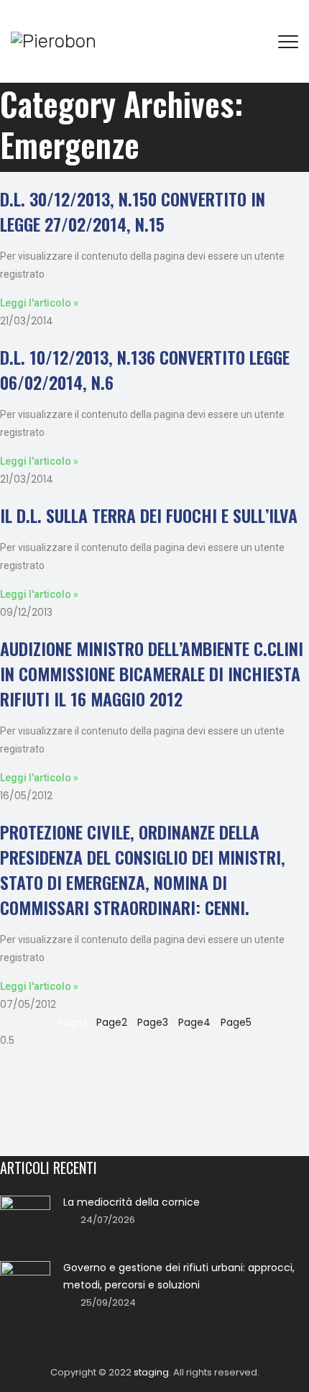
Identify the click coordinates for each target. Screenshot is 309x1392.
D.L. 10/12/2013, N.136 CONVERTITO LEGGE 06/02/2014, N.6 (145, 369)
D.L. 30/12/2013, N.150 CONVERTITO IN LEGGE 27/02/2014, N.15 (132, 211)
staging (151, 1372)
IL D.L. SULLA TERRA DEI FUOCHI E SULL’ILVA (149, 515)
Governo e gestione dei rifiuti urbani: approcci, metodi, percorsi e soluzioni (179, 1276)
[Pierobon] (53, 41)
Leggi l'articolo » (39, 303)
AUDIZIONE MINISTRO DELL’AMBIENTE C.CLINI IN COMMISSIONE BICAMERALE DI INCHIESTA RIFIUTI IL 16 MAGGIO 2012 (151, 673)
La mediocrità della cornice (131, 1202)
